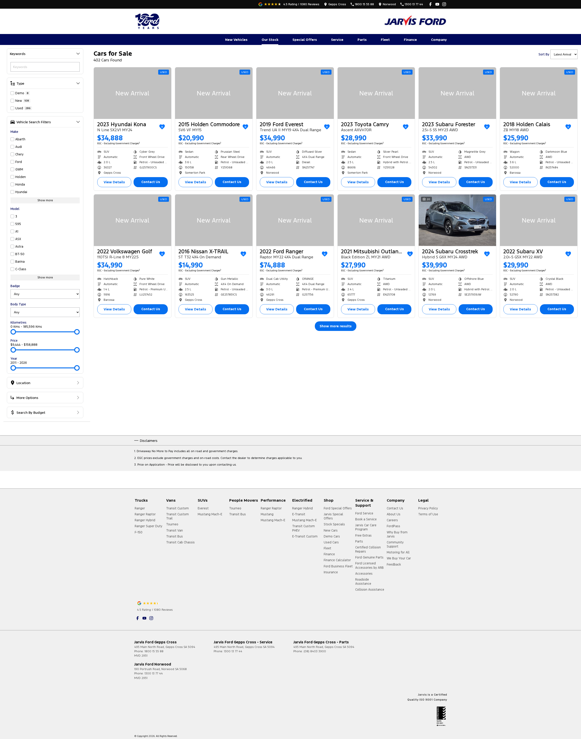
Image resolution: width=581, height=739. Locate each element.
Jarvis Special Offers (333, 516)
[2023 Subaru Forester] (457, 93)
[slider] (13, 332)
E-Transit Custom (305, 536)
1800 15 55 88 (154, 651)
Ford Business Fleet (338, 566)
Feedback (394, 564)
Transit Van (174, 530)
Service (337, 39)
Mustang (267, 514)
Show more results (336, 326)
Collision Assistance (369, 589)
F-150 (138, 532)
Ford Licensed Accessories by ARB (369, 565)
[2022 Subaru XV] (538, 220)
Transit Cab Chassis (180, 542)
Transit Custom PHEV (303, 528)
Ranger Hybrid (145, 520)
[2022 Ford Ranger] (295, 220)
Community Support (395, 544)
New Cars (331, 530)
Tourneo (172, 524)
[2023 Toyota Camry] (376, 93)
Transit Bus (174, 536)
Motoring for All (398, 552)
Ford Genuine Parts (369, 557)
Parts (362, 39)
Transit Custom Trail (177, 516)
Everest (203, 508)
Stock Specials (334, 524)
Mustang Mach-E (210, 514)
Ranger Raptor (145, 514)
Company (439, 39)
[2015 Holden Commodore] (213, 93)
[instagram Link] (444, 4)
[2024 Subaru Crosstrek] (457, 220)
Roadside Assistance (363, 581)
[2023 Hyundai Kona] (132, 93)
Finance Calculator (337, 560)
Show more (45, 200)
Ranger (140, 508)
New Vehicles (236, 39)
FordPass (393, 526)
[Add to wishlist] (162, 126)
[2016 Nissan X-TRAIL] (213, 220)
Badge (15, 286)
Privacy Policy (428, 508)
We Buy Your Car (399, 558)
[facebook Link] (430, 4)
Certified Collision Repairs (368, 549)
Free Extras (363, 535)
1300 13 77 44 (233, 651)
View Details (114, 182)
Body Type (18, 304)
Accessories (364, 573)
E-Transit (298, 514)
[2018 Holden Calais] (538, 93)
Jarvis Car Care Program (365, 527)
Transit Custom (177, 508)
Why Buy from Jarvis (397, 534)
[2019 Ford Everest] (295, 93)
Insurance (331, 572)
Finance (410, 39)
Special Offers (304, 39)
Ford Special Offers (338, 508)
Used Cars (331, 542)
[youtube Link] (437, 4)
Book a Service (366, 519)
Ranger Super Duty (148, 526)
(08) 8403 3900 (315, 651)
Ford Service (364, 513)
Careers (392, 520)
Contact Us (150, 182)
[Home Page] (148, 21)
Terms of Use (428, 514)
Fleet (385, 39)
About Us (393, 514)
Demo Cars (332, 536)
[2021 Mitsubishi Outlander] (376, 220)
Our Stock (270, 39)
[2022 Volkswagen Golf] (132, 220)
